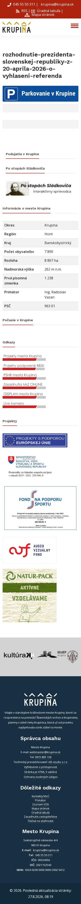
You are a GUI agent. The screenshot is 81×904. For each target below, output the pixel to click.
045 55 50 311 (24, 4)
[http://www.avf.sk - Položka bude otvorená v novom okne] (30, 550)
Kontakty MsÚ (40, 796)
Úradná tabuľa (48, 10)
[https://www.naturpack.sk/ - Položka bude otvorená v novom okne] (30, 595)
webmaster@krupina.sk (45, 752)
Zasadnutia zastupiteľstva (40, 816)
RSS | (25, 10)
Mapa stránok (42, 14)
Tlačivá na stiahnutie (41, 821)
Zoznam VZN (40, 804)
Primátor (40, 800)
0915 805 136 (43, 757)
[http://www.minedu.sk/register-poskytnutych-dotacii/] (30, 465)
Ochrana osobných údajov (40, 777)
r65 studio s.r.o (57, 762)
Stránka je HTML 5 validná (40, 772)
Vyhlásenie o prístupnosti (40, 767)
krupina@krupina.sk (57, 4)
